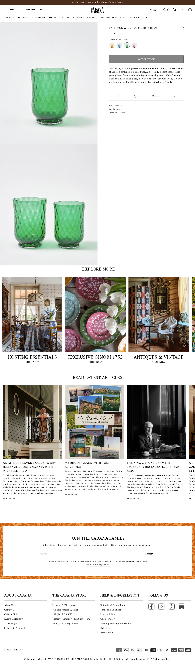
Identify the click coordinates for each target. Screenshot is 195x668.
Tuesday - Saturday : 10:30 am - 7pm (71, 619)
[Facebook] (151, 606)
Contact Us (10, 610)
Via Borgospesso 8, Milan (65, 610)
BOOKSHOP (79, 17)
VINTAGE (105, 17)
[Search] (174, 10)
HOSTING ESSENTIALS (59, 17)
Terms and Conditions (111, 610)
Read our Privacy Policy (97, 565)
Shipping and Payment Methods (116, 623)
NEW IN (10, 17)
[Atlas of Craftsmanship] (153, 10)
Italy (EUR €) (12, 649)
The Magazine (34, 9)
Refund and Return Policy (113, 605)
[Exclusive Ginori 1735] (95, 314)
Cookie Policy (107, 619)
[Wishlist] (182, 28)
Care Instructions (115, 109)
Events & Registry (13, 619)
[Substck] (182, 606)
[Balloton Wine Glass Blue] (119, 45)
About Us (9, 605)
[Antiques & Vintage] (158, 314)
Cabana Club (10, 614)
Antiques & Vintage (158, 357)
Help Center (106, 628)
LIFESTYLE (92, 17)
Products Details (115, 106)
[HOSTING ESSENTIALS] (32, 314)
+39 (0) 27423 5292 (62, 614)
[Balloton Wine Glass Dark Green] (127, 45)
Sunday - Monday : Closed (65, 623)
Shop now (32, 362)
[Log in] (182, 10)
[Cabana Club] (165, 10)
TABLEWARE (22, 17)
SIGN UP (148, 554)
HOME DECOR (38, 17)
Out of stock (146, 59)
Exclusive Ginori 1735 (95, 357)
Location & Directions (63, 605)
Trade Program (11, 623)
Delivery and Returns (117, 112)
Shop (11, 9)
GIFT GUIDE (118, 17)
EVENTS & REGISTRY (137, 17)
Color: (118, 40)
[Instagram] (161, 606)
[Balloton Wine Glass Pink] (134, 45)
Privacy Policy (107, 614)
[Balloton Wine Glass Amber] (112, 45)
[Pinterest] (172, 606)
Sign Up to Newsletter (15, 628)
